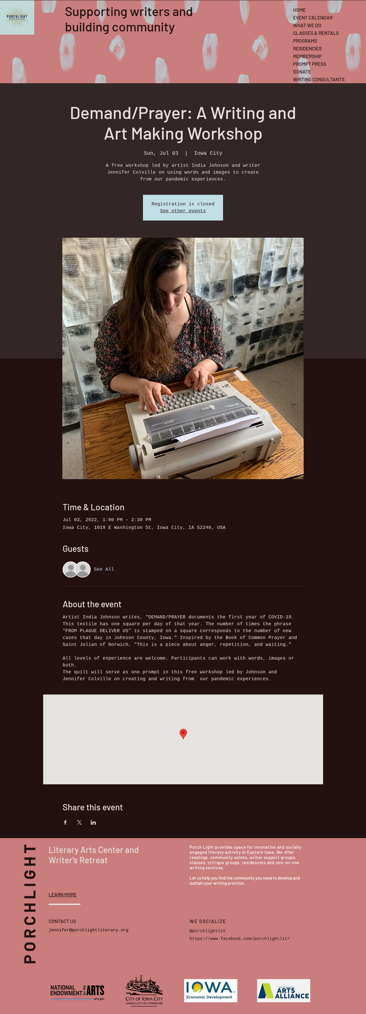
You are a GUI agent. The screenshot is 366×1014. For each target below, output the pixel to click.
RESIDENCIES (307, 48)
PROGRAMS (305, 40)
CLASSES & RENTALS (316, 33)
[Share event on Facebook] (65, 822)
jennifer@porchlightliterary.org (88, 930)
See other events (183, 211)
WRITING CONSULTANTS (319, 79)
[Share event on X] (79, 822)
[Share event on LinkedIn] (93, 822)
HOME (299, 10)
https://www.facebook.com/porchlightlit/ (240, 938)
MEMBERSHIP (307, 56)
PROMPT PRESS (309, 64)
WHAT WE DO (307, 25)
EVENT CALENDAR (313, 17)
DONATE (302, 71)
